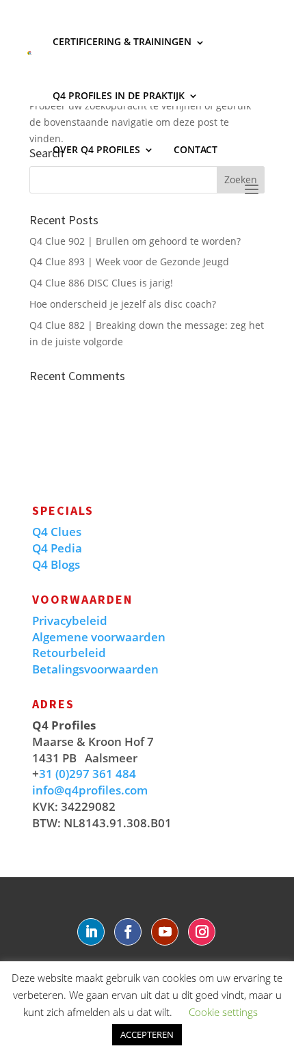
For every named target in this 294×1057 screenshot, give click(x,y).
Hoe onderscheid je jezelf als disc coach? (122, 303)
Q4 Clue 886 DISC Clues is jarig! (101, 282)
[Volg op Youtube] (164, 932)
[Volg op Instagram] (201, 932)
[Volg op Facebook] (128, 932)
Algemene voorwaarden (98, 637)
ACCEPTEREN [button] (147, 1034)
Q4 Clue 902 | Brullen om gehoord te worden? (135, 241)
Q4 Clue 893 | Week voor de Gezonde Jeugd (129, 261)
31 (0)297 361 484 (87, 773)
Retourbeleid (69, 652)
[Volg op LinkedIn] (91, 932)
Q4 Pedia (57, 548)
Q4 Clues (56, 531)
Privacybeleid (69, 620)
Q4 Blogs (56, 564)
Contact (195, 149)
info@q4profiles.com (90, 790)
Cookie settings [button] (223, 1012)
